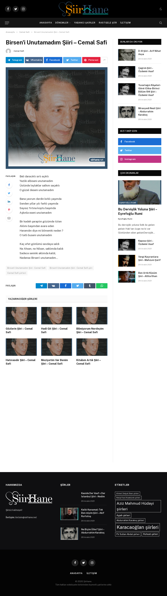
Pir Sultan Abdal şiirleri (128, 534)
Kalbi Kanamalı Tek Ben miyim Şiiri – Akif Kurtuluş (92, 513)
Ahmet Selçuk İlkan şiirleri (127, 493)
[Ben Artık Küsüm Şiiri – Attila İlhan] (126, 277)
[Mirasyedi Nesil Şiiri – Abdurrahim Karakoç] (126, 112)
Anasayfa (45, 22)
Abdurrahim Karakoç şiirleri (130, 520)
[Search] (160, 23)
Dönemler (61, 22)
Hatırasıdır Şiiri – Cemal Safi (20, 362)
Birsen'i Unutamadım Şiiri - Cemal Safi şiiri (71, 268)
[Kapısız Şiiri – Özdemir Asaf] (126, 245)
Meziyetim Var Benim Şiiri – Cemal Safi (54, 362)
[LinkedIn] (9, 201)
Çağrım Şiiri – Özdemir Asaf (146, 70)
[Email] (9, 218)
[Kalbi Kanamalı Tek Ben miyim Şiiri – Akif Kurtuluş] (69, 514)
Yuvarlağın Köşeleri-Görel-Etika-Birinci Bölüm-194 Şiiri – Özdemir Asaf (149, 90)
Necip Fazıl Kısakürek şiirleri (128, 498)
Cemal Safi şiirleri (16, 273)
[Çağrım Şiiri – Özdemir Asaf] (126, 72)
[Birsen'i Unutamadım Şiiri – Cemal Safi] (56, 118)
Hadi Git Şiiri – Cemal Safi (54, 330)
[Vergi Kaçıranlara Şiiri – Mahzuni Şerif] (126, 261)
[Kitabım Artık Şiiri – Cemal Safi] (91, 347)
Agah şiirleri (123, 515)
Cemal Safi (19, 51)
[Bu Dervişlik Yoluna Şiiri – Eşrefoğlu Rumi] (139, 192)
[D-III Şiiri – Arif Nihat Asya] (126, 55)
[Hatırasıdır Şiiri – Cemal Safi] (21, 347)
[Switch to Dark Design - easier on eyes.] (160, 9)
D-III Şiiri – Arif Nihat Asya (149, 53)
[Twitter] (9, 193)
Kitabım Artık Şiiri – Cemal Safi (88, 362)
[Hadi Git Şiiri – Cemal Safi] (56, 315)
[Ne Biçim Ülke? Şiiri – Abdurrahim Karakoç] (69, 533)
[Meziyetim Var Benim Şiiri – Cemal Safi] (56, 347)
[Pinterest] (9, 209)
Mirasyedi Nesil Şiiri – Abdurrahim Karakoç (149, 111)
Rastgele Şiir (108, 22)
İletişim (125, 22)
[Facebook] (9, 185)
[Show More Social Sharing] (104, 60)
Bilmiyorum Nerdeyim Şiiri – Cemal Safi (90, 330)
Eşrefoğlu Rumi (127, 203)
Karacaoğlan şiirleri (138, 527)
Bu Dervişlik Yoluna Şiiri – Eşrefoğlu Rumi (137, 211)
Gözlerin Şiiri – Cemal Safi (19, 330)
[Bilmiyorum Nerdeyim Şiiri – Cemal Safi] (91, 315)
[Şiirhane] (83, 9)
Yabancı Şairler (84, 22)
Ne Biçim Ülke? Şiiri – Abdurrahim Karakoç (93, 531)
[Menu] (7, 23)
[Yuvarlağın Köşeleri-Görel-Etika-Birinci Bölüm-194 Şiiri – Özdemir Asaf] (126, 89)
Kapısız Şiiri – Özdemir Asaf (146, 242)
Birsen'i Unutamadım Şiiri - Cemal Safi (26, 268)
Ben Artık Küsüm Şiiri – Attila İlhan (147, 274)
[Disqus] (56, 417)
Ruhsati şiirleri (150, 534)
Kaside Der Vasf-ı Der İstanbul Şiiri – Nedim (93, 495)
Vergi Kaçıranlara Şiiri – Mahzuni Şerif (149, 258)
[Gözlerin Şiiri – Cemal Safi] (21, 315)
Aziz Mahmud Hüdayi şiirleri (135, 506)
